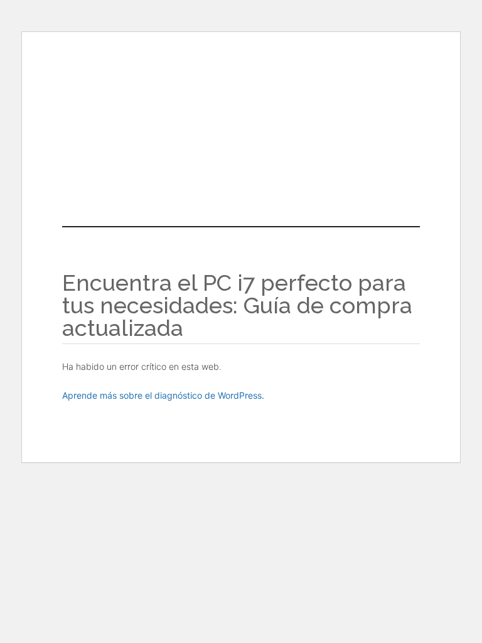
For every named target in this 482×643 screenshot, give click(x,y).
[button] (241, 164)
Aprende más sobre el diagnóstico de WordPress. (163, 395)
